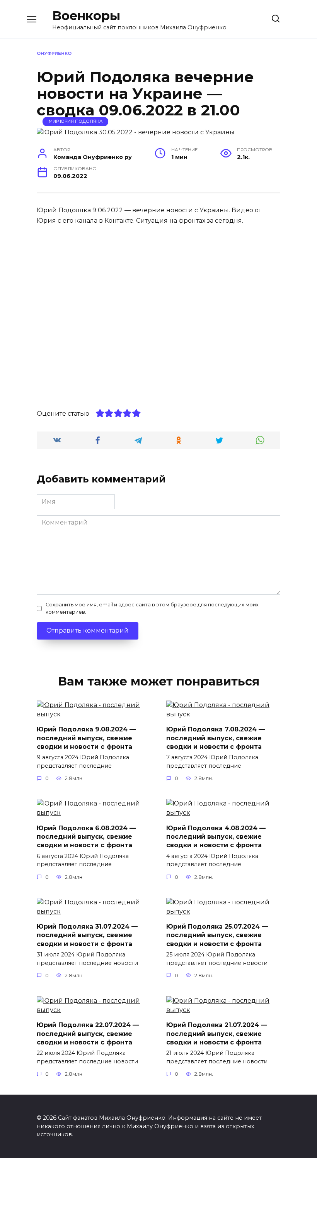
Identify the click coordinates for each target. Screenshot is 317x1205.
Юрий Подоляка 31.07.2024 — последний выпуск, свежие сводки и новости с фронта (87, 935)
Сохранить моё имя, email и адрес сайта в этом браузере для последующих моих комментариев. (152, 608)
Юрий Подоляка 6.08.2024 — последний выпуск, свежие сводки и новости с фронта (86, 836)
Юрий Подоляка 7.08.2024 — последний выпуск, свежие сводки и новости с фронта (215, 738)
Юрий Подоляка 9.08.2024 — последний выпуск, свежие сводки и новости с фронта (86, 738)
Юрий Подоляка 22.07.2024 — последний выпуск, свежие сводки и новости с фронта (88, 1033)
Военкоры (86, 15)
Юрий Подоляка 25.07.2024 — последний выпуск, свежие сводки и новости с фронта (217, 935)
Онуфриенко (54, 53)
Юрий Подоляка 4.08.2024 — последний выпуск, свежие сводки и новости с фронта (216, 836)
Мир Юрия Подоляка (75, 121)
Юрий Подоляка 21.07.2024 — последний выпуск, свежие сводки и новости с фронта (216, 1033)
